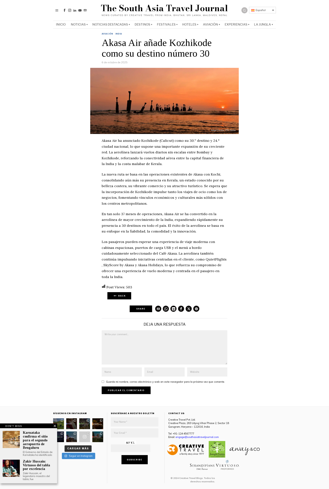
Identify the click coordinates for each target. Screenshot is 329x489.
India (118, 34)
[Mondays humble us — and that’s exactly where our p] (71, 423)
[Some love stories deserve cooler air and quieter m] (58, 423)
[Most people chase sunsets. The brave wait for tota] (58, 436)
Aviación (107, 34)
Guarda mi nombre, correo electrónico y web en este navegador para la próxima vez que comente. (165, 381)
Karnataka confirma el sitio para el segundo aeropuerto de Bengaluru (35, 440)
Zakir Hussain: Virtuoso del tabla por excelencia (36, 465)
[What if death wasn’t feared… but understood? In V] (71, 436)
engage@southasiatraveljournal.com (197, 436)
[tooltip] (64, 10)
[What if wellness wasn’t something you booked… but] (84, 423)
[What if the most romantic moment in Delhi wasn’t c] (97, 436)
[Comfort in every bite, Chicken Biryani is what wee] (97, 423)
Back (121, 296)
